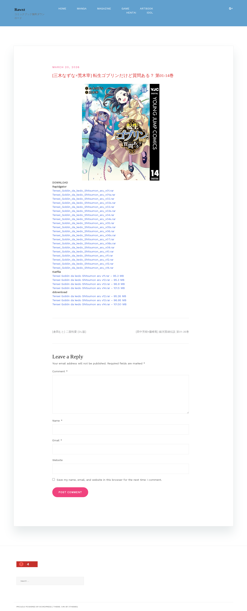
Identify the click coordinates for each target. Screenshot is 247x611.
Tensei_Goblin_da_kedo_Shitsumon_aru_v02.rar (83, 198)
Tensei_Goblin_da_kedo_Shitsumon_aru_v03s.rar (84, 210)
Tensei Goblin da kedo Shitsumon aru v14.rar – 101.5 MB (88, 288)
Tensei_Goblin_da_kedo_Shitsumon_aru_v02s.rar (84, 202)
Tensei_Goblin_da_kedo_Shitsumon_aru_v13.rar (82, 263)
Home (62, 8)
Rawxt (19, 9)
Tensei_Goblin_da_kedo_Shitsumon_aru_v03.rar (83, 206)
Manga (81, 8)
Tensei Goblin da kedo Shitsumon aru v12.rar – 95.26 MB (89, 296)
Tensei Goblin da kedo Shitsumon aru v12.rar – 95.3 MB (88, 279)
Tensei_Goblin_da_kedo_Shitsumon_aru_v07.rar (83, 239)
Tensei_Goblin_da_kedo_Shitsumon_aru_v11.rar (82, 255)
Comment (60, 371)
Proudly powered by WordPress (34, 607)
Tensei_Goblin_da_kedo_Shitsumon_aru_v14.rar (82, 267)
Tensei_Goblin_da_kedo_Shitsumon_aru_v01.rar (83, 190)
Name (57, 420)
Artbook (146, 8)
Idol (150, 12)
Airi (63, 607)
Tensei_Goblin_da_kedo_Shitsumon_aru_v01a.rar (83, 194)
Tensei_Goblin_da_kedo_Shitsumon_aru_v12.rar (82, 259)
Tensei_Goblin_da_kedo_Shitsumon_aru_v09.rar (83, 247)
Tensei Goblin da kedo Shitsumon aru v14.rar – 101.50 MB (89, 304)
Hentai (131, 12)
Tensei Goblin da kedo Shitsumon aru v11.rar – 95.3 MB (88, 275)
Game (125, 8)
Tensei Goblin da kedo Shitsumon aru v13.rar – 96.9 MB (88, 283)
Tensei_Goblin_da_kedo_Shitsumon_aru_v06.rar (83, 231)
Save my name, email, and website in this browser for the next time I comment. (109, 479)
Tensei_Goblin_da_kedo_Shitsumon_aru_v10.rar (83, 251)
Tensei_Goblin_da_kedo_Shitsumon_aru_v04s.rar (84, 219)
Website (57, 460)
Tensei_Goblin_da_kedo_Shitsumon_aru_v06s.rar (84, 235)
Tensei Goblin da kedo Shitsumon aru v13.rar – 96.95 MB (89, 300)
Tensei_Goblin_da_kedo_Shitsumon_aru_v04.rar (83, 214)
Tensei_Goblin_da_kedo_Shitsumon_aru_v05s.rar (84, 227)
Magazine (104, 8)
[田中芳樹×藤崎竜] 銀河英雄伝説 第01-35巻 (162, 331)
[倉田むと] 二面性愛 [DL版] (69, 331)
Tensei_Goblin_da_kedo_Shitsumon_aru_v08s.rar (84, 243)
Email (57, 440)
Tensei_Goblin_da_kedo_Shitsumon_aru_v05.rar (83, 223)
